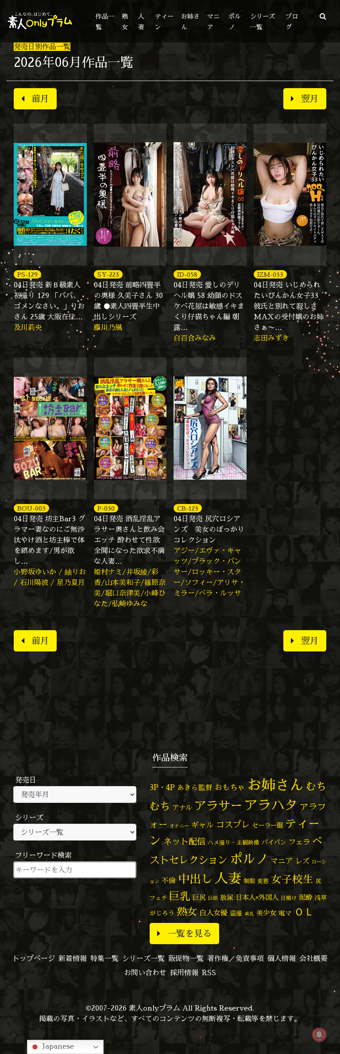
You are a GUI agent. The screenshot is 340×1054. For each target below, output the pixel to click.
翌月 (310, 99)
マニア (281, 861)
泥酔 (305, 897)
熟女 (187, 911)
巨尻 (199, 897)
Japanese (57, 1046)
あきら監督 (194, 787)
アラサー (218, 805)
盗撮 (236, 913)
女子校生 (292, 879)
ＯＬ (304, 911)
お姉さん (275, 784)
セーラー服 (267, 825)
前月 (40, 99)
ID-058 (187, 274)
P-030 (106, 508)
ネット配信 (184, 841)
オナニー (179, 825)
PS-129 (27, 274)
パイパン (274, 842)
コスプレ (233, 824)
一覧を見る (189, 933)
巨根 (213, 898)
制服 (249, 881)
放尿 (226, 897)
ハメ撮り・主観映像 (233, 842)
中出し (195, 879)
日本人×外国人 (257, 897)
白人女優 (213, 913)
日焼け (289, 898)
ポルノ (249, 859)
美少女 (266, 913)
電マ (285, 913)
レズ (302, 861)
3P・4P (162, 787)
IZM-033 (270, 274)
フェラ (299, 842)
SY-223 (108, 274)
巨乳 (179, 896)
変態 (263, 881)
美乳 (249, 914)
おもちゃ (230, 787)
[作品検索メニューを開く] (323, 16)
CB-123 (187, 508)
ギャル (202, 825)
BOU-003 (31, 508)
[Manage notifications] (319, 1034)
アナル (182, 807)
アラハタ (271, 805)
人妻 (228, 878)
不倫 (169, 880)
